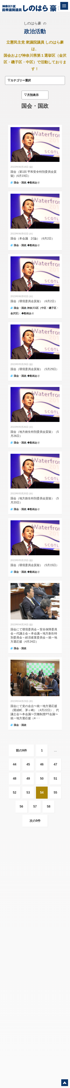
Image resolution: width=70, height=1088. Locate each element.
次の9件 (35, 820)
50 (42, 778)
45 (28, 764)
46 (42, 764)
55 (55, 792)
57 (35, 806)
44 (14, 764)
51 (55, 778)
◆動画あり (33, 182)
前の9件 (21, 750)
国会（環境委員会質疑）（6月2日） (35, 301)
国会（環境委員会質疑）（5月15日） (34, 565)
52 (14, 792)
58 (48, 806)
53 (28, 792)
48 (14, 778)
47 (55, 764)
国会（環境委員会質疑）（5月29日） (34, 369)
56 (21, 806)
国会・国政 (20, 182)
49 (28, 778)
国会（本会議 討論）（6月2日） (33, 238)
